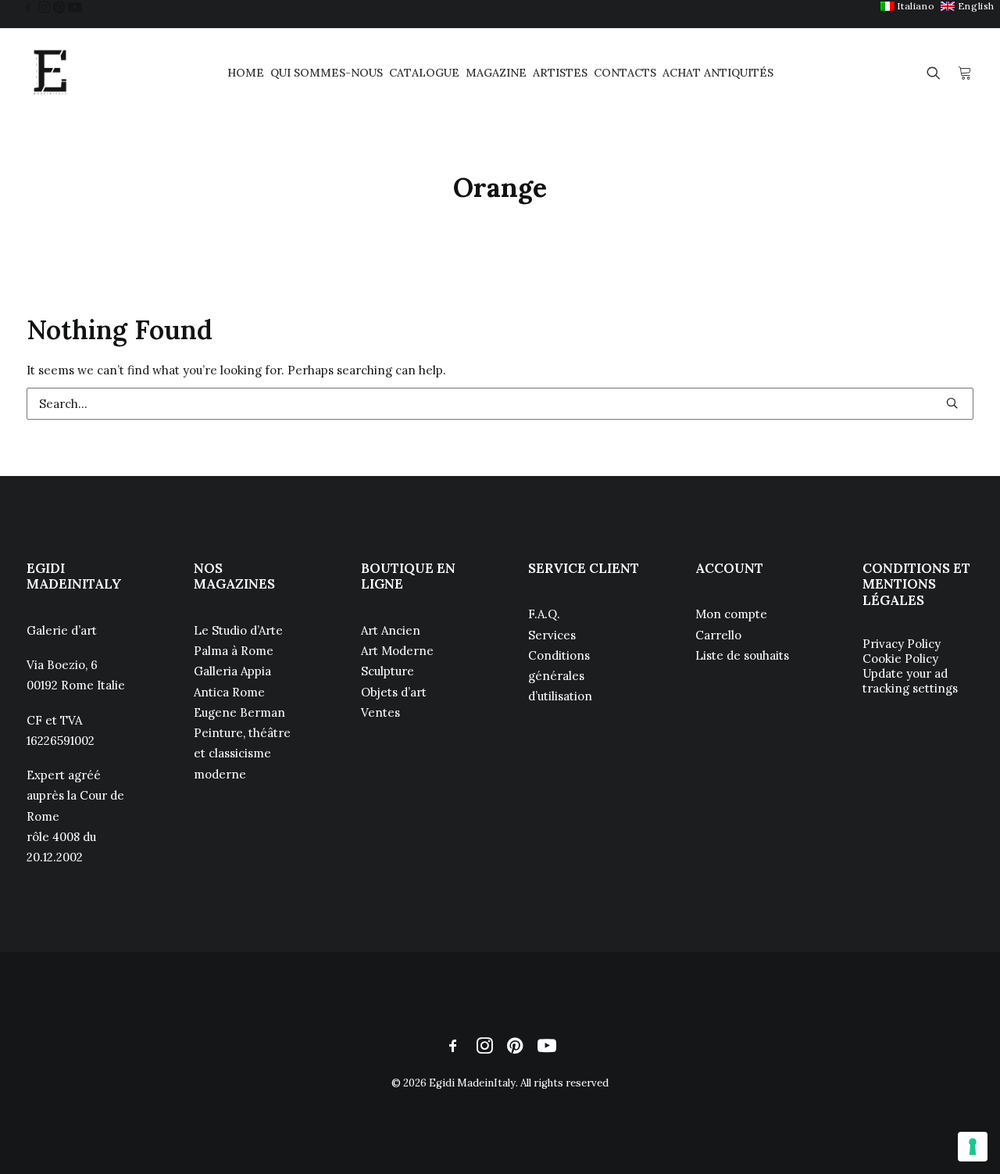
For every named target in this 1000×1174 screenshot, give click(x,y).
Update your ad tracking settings (910, 681)
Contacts (625, 73)
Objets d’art (394, 692)
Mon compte (731, 614)
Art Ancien (390, 630)
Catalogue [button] (424, 73)
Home (245, 73)
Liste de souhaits (742, 655)
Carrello (718, 635)
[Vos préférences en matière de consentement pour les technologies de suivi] (973, 1146)
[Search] (500, 404)
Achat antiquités (717, 73)
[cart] (964, 72)
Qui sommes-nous (326, 73)
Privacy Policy (901, 643)
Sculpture (387, 671)
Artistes (560, 73)
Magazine (496, 73)
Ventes (380, 712)
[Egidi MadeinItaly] (50, 72)
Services (552, 635)
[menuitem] (907, 6)
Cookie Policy (900, 658)
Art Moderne (397, 650)
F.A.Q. (544, 614)
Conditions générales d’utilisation (560, 676)
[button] (28, 7)
